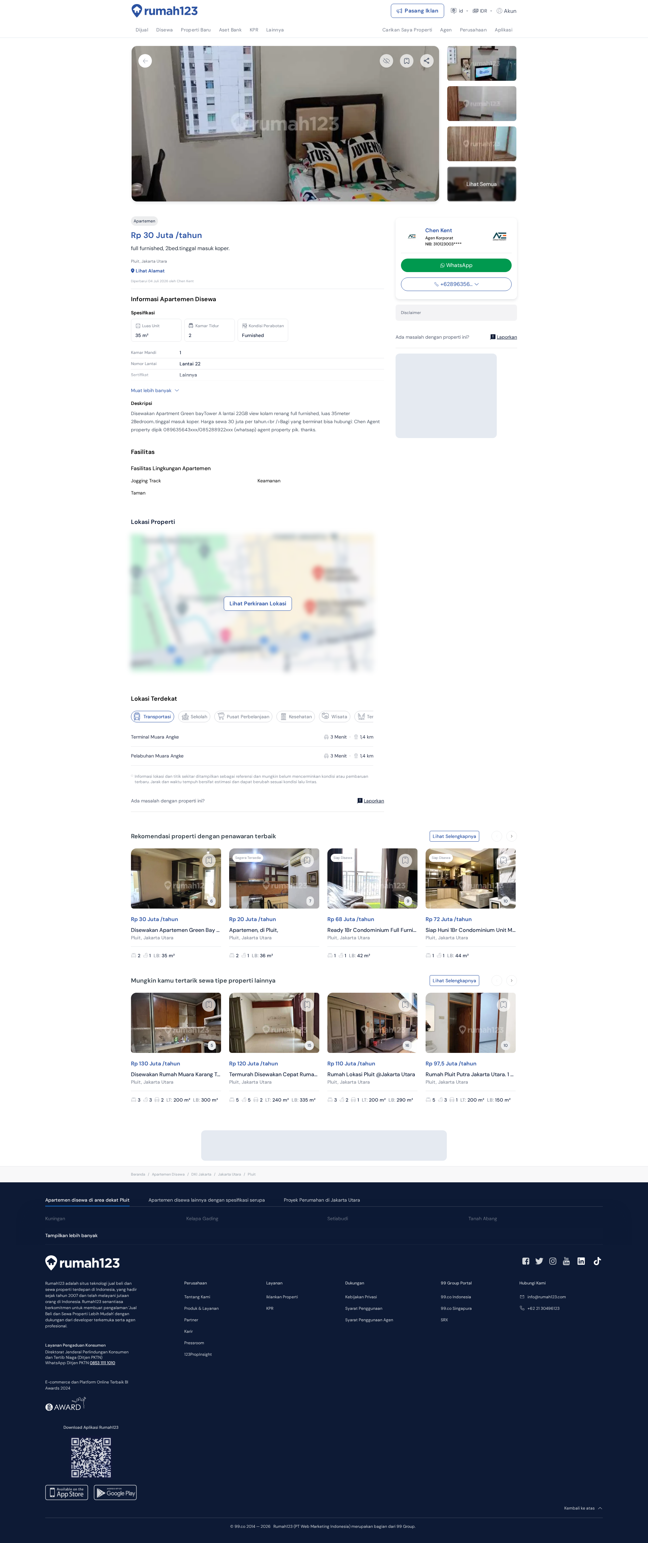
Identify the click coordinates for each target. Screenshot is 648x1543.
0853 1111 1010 (102, 1363)
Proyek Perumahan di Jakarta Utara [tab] (322, 1200)
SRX (444, 1320)
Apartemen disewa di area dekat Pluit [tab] (87, 1200)
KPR (269, 1308)
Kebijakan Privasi (361, 1297)
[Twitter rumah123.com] (539, 1261)
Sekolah (199, 717)
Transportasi (157, 717)
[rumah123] (82, 1263)
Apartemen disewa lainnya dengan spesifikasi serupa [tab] (206, 1200)
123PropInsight (198, 1354)
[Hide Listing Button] (386, 61)
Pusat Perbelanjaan (248, 717)
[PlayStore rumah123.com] (115, 1492)
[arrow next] (511, 836)
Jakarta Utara (229, 1174)
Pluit (251, 1174)
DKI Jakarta (201, 1174)
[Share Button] (427, 61)
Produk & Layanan (201, 1308)
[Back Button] (145, 61)
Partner (191, 1320)
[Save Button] (406, 61)
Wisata (339, 717)
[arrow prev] (496, 836)
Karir (188, 1331)
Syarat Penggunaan (363, 1308)
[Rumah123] (165, 11)
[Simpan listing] (209, 860)
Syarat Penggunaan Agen (369, 1320)
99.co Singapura (456, 1308)
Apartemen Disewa (168, 1174)
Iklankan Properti (282, 1297)
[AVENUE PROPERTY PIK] (499, 237)
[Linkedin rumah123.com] (581, 1261)
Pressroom (194, 1343)
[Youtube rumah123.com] (566, 1261)
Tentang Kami (197, 1297)
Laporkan (374, 800)
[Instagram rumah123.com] (553, 1261)
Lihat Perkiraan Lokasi (258, 603)
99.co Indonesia (456, 1297)
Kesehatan (300, 717)
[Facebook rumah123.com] (526, 1261)
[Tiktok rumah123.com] (597, 1261)
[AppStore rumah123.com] (66, 1492)
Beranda (138, 1174)
